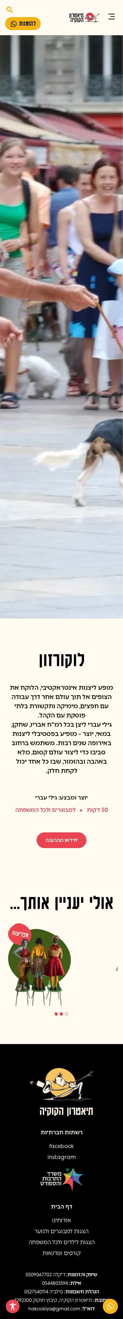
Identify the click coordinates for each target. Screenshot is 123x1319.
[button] (111, 17)
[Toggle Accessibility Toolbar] (12, 1306)
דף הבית (61, 1207)
